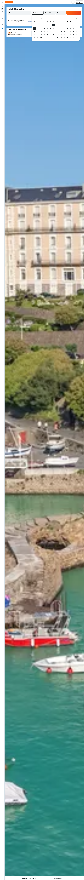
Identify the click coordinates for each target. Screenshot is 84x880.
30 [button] (41, 37)
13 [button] (53, 28)
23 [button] (41, 34)
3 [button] (73, 25)
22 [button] (37, 34)
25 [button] (47, 34)
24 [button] (44, 34)
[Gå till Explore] (2, 18)
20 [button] (53, 31)
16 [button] (41, 31)
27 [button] (53, 34)
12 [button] (50, 28)
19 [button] (50, 31)
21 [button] (34, 34)
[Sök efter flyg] (2, 6)
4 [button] (47, 25)
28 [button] (34, 37)
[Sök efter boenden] (2, 8)
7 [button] (34, 28)
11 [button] (47, 28)
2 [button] (70, 25)
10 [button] (44, 28)
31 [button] (73, 37)
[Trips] (2, 24)
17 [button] (44, 31)
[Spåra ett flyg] (2, 20)
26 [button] (50, 34)
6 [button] (53, 25)
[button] (2, 2)
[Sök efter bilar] (2, 11)
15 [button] (37, 31)
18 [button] (47, 31)
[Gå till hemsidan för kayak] (9, 2)
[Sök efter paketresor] (2, 14)
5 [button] (50, 25)
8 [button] (67, 28)
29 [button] (37, 37)
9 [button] (70, 28)
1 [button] (67, 25)
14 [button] (34, 31)
